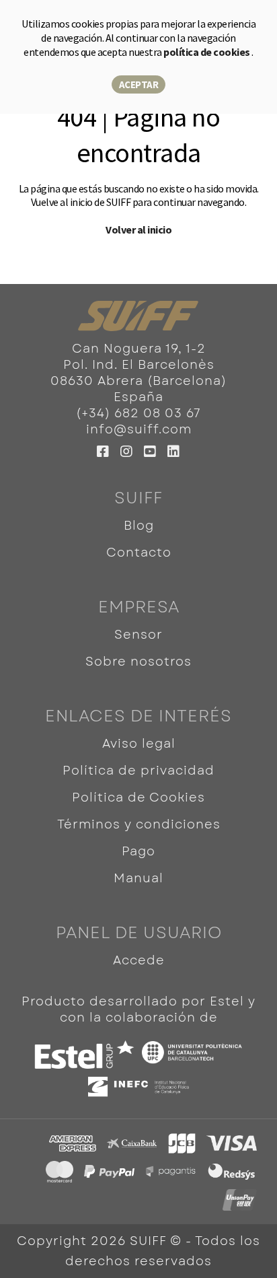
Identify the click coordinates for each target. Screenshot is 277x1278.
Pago (138, 851)
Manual (138, 878)
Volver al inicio (138, 229)
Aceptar (139, 84)
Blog (139, 525)
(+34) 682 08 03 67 (138, 413)
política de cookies (207, 52)
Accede (139, 960)
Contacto (138, 552)
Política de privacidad (138, 770)
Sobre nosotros (138, 661)
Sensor (138, 634)
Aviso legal (138, 743)
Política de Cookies (138, 797)
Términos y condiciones (139, 824)
